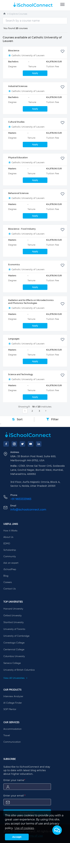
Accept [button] (16, 836)
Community (9, 556)
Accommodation (12, 729)
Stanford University (13, 622)
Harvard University (13, 609)
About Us (8, 537)
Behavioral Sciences (18, 193)
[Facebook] (6, 444)
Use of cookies (24, 828)
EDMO (6, 543)
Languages (13, 338)
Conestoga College (13, 643)
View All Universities (14, 678)
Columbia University (14, 656)
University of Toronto (14, 629)
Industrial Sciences (17, 86)
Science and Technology (20, 374)
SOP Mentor (9, 709)
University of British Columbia (19, 670)
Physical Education (18, 157)
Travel (6, 735)
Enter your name (14, 780)
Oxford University (12, 615)
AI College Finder (12, 703)
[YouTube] (30, 444)
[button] (57, 830)
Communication (12, 742)
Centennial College (13, 649)
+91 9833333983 (20, 499)
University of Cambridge (16, 636)
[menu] (62, 4)
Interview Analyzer (13, 696)
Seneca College (12, 663)
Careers (7, 582)
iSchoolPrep (9, 569)
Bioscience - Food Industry (22, 229)
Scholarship (9, 550)
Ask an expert (10, 563)
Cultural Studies (16, 122)
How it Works (10, 531)
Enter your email (14, 795)
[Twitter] (22, 444)
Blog (5, 576)
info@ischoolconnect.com (28, 509)
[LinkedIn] (38, 444)
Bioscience (13, 50)
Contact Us (9, 589)
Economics (14, 264)
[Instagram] (14, 444)
